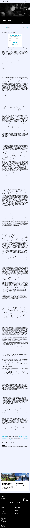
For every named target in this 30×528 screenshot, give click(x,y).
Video (1, 512)
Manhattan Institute (3, 518)
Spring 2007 (24, 27)
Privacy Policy (2, 519)
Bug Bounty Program (3, 521)
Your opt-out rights (3, 526)
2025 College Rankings (4, 513)
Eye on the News (3, 508)
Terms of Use (2, 520)
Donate (3, 445)
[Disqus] (15, 459)
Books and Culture (3, 511)
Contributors (17, 509)
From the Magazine (3, 509)
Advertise (2, 517)
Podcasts (2, 510)
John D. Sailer (3, 482)
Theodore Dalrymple (4, 18)
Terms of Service (15, 44)
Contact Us (16, 513)
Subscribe (16, 510)
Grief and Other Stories (12, 439)
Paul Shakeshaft (18, 482)
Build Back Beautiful (19, 483)
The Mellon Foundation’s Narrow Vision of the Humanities (7, 484)
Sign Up (15, 42)
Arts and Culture (10, 27)
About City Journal (17, 507)
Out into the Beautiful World (24, 438)
